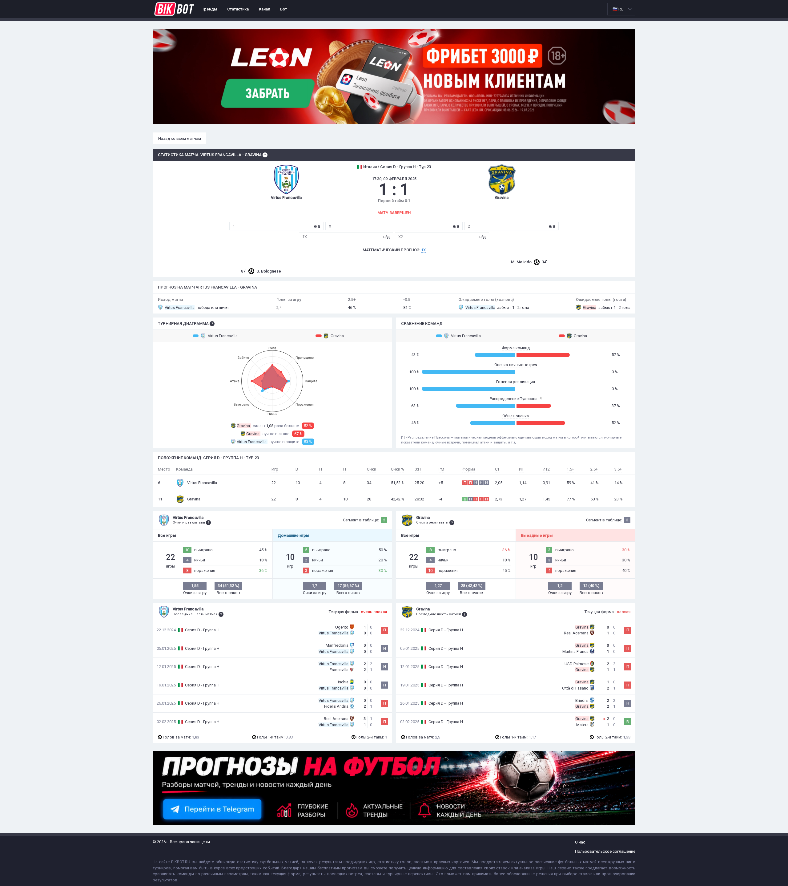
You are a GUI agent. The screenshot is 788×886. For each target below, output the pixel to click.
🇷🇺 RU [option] (618, 9)
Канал (264, 9)
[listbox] (621, 9)
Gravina (337, 336)
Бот (283, 9)
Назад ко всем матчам (179, 138)
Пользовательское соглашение (605, 851)
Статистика (238, 9)
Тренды (209, 9)
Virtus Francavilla (223, 336)
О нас (580, 842)
